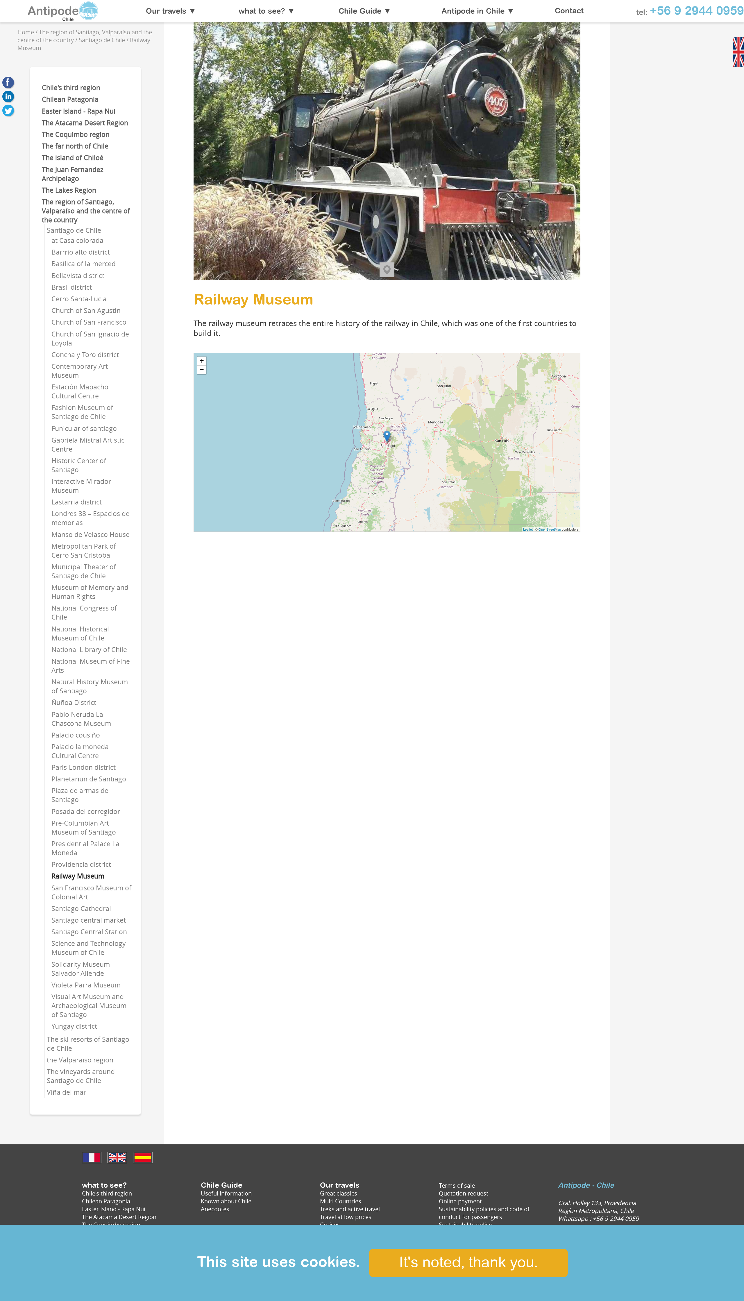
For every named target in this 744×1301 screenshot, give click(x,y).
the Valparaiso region (80, 1059)
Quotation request (463, 1193)
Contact (569, 11)
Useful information (226, 1193)
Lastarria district (76, 502)
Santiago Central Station (89, 931)
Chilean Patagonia (70, 99)
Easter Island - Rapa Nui (78, 111)
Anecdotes (215, 1209)
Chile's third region (71, 87)
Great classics (338, 1193)
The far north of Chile (75, 146)
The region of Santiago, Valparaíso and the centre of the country (86, 210)
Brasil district (71, 287)
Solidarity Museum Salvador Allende (80, 969)
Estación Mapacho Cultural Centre (79, 391)
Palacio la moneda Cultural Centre (80, 751)
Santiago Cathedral (81, 908)
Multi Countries (340, 1201)
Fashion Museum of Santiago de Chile (82, 412)
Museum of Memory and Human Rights (89, 592)
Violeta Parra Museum (86, 984)
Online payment (460, 1201)
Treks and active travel (350, 1209)
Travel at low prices (345, 1217)
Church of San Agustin (86, 310)
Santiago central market (88, 920)
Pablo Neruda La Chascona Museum (81, 719)
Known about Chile (226, 1201)
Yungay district (74, 1026)
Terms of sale (457, 1185)
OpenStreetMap (550, 529)
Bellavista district (77, 275)
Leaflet (528, 529)
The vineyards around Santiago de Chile (81, 1076)
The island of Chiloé (72, 157)
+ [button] (202, 360)
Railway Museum (77, 876)
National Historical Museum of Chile (80, 633)
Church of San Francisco (88, 322)
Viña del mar (66, 1092)
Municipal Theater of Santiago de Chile (83, 571)
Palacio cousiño (75, 735)
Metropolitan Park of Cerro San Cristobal (83, 551)
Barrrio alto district (80, 252)
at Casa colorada (77, 240)
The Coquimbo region (76, 134)
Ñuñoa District (73, 702)
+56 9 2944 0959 (697, 11)
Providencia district (81, 864)
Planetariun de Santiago (88, 778)
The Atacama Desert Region (85, 122)
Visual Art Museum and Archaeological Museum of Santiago (88, 1005)
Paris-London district (83, 767)
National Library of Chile (89, 649)
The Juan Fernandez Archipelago (72, 174)
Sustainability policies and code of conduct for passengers (484, 1213)
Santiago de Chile (74, 230)
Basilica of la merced (83, 263)
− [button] (202, 369)
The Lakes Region (69, 190)
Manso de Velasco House (90, 534)
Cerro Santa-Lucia (79, 298)
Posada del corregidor (85, 811)
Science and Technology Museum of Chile (88, 948)
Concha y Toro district (85, 354)
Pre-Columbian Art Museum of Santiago (83, 828)
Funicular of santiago (84, 428)
